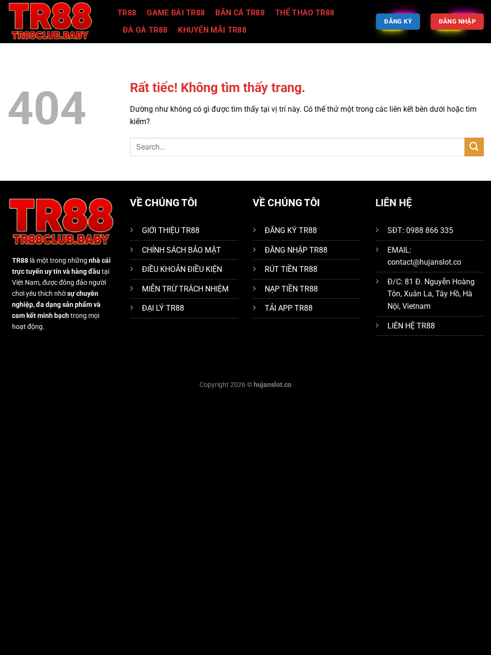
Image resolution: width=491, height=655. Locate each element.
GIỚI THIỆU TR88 (170, 230)
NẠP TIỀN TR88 (291, 288)
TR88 (126, 12)
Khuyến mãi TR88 (212, 30)
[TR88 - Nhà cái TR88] (55, 21)
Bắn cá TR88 (240, 12)
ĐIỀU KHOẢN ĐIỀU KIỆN (182, 269)
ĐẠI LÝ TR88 (163, 308)
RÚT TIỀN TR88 (291, 269)
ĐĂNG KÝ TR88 (291, 230)
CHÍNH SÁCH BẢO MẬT (181, 250)
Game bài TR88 (176, 12)
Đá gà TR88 (145, 30)
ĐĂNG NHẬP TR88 (296, 250)
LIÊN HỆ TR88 (411, 325)
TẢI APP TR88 (289, 308)
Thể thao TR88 (304, 12)
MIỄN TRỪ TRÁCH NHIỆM (185, 288)
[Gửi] (474, 147)
